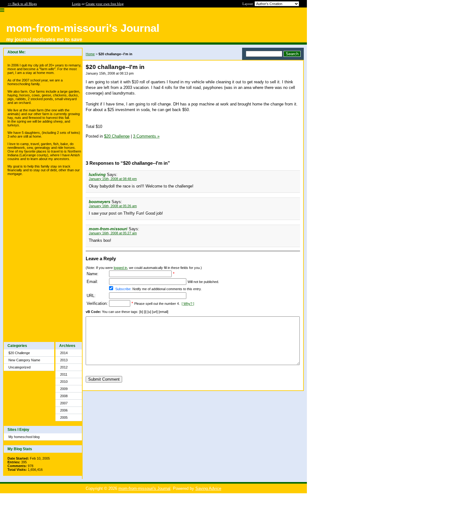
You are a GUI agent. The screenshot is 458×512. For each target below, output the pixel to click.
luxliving (97, 174)
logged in (120, 268)
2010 (64, 381)
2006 (64, 410)
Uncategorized (19, 367)
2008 (64, 396)
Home (90, 54)
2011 (63, 374)
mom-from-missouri (108, 229)
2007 (64, 403)
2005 (64, 417)
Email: (92, 281)
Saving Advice (208, 488)
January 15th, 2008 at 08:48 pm (113, 179)
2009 (64, 389)
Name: (92, 273)
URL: (91, 295)
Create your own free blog (105, 4)
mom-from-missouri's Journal (144, 488)
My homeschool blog (24, 437)
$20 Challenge (19, 353)
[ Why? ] (188, 303)
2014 (64, 353)
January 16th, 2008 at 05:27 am (113, 233)
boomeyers (99, 201)
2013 (64, 360)
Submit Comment (104, 379)
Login (76, 4)
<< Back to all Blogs (22, 4)
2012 (64, 367)
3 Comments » (146, 136)
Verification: (97, 303)
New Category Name (24, 360)
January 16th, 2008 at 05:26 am (113, 206)
